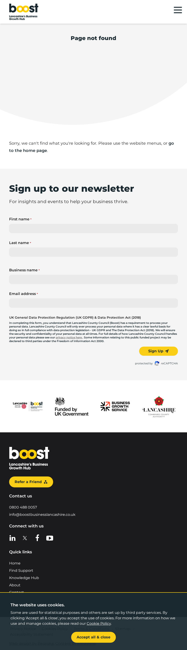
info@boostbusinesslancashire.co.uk (42, 514)
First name (20, 219)
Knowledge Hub (24, 578)
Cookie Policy (99, 623)
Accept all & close (93, 637)
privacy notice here (69, 337)
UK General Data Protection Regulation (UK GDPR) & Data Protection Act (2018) (75, 317)
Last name (20, 243)
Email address (23, 294)
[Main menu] (178, 10)
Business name (24, 270)
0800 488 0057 (23, 507)
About (15, 585)
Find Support (21, 570)
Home (15, 563)
